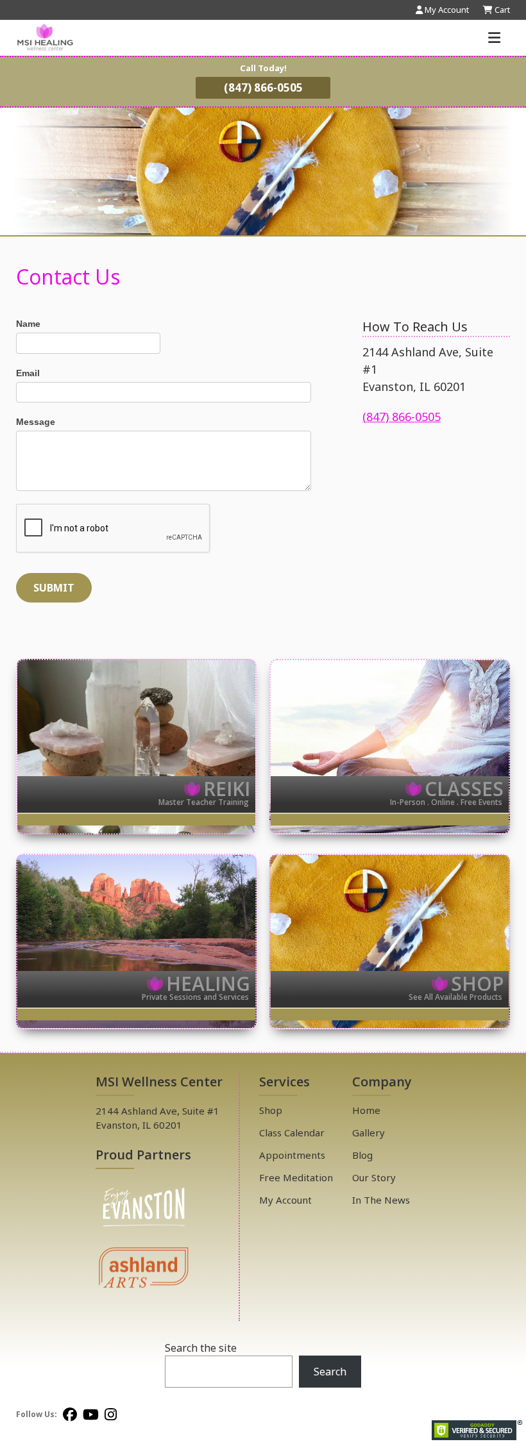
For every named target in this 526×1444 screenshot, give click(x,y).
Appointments (292, 1155)
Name (28, 324)
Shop (270, 1110)
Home (366, 1110)
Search (330, 1372)
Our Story (374, 1177)
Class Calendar (292, 1132)
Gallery (368, 1132)
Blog (362, 1155)
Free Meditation (296, 1177)
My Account (285, 1199)
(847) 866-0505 (263, 87)
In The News (381, 1199)
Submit (53, 588)
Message (35, 422)
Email (28, 373)
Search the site (201, 1348)
